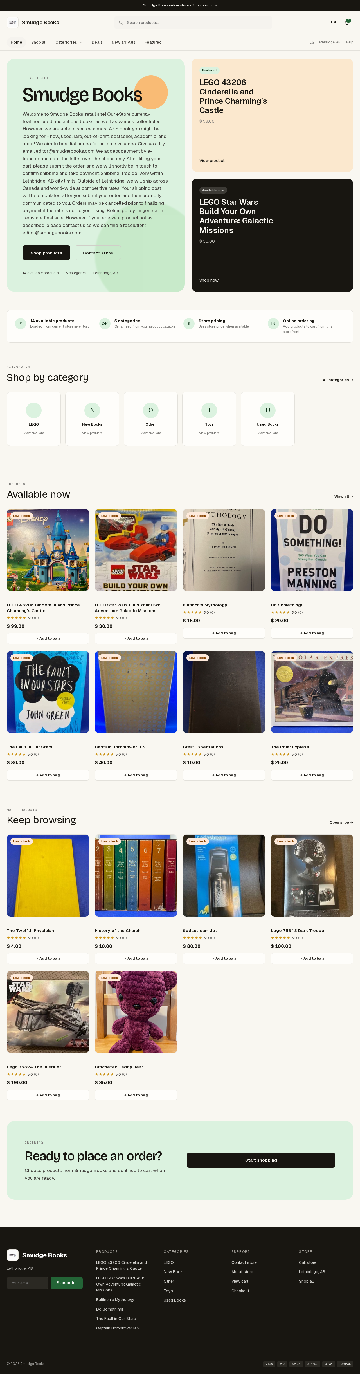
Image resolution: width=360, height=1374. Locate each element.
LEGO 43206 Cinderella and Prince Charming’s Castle (121, 1265)
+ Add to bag (48, 638)
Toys (168, 1290)
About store (242, 1271)
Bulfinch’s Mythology (115, 1299)
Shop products (204, 5)
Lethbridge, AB (312, 1271)
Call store (307, 1262)
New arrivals (124, 42)
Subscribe (67, 1282)
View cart (239, 1281)
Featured (153, 42)
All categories (336, 379)
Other (169, 1281)
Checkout (240, 1290)
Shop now (209, 280)
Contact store (98, 252)
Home (16, 42)
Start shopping (261, 1160)
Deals (97, 42)
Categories (66, 42)
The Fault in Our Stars (116, 1318)
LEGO (169, 1262)
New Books (174, 1271)
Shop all (38, 42)
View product (212, 160)
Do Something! (109, 1309)
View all (341, 496)
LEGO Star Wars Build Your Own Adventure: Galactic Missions (120, 1284)
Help (349, 42)
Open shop (339, 822)
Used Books (175, 1300)
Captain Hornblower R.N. (118, 1328)
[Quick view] (81, 518)
